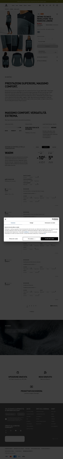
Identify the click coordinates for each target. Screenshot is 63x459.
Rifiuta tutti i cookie (13, 238)
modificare (26, 232)
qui (45, 233)
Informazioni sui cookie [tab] (50, 222)
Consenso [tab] (13, 222)
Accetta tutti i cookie (49, 238)
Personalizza (31, 238)
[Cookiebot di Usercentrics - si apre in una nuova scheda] (52, 219)
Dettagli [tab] (31, 222)
